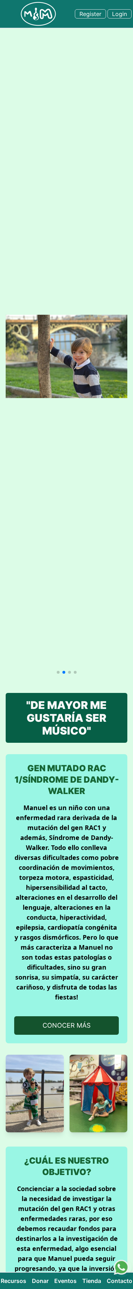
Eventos (65, 1280)
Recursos (13, 1280)
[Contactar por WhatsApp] (121, 1267)
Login (119, 13)
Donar (40, 1280)
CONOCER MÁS (66, 1025)
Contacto (119, 1280)
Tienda (91, 1280)
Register (90, 13)
